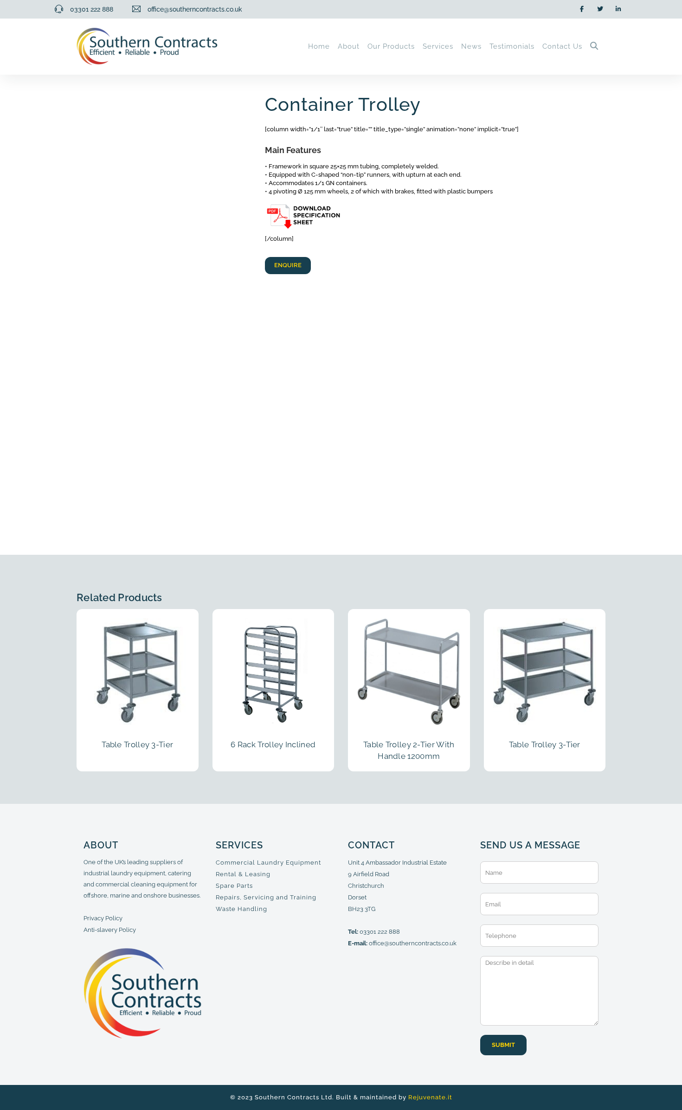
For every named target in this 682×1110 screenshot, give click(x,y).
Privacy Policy (103, 918)
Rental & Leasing (243, 874)
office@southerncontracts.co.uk (413, 943)
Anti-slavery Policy (110, 929)
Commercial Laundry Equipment (268, 862)
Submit (503, 1044)
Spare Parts (234, 885)
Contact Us (562, 46)
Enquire (288, 265)
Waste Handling (241, 908)
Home (319, 46)
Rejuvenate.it (430, 1097)
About (349, 46)
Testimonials (511, 46)
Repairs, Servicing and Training (266, 897)
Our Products (391, 46)
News (471, 46)
